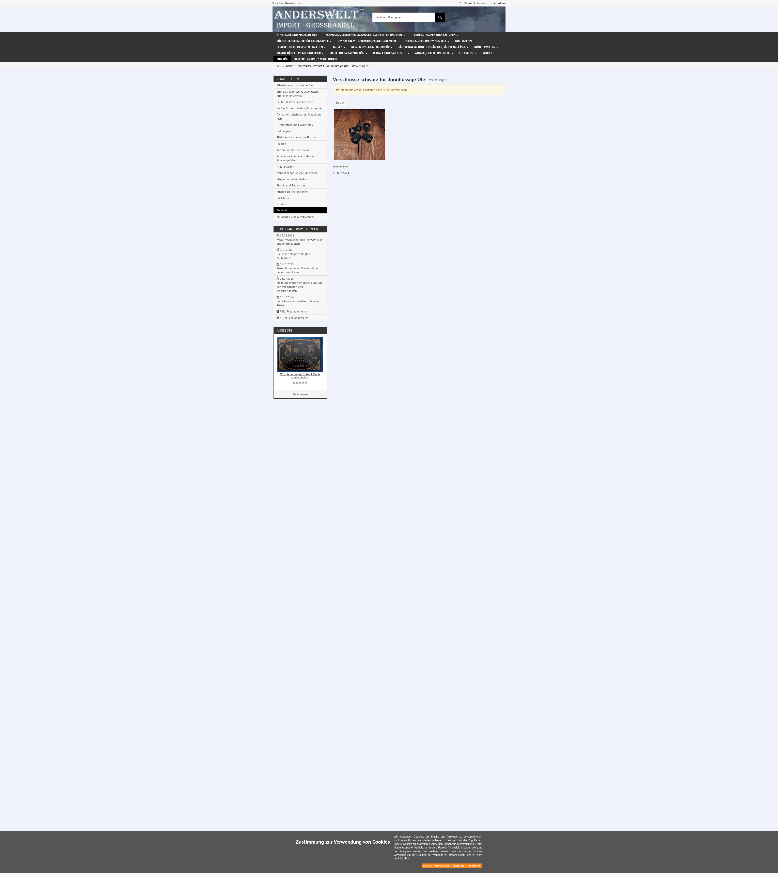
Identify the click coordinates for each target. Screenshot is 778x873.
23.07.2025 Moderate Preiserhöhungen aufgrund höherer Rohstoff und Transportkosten (300, 285)
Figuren (337, 47)
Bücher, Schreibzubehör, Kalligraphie (303, 41)
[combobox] (286, 3)
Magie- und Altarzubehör (347, 53)
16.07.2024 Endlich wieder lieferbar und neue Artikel (298, 301)
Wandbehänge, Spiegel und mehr (299, 53)
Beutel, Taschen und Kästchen (435, 35)
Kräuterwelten (485, 47)
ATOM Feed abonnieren (294, 318)
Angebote (284, 330)
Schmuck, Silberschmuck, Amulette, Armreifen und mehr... (366, 35)
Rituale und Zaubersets (390, 53)
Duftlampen (463, 41)
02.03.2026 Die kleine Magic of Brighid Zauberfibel (293, 254)
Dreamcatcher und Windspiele (426, 41)
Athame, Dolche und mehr (433, 53)
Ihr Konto (482, 3)
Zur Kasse (465, 3)
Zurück (340, 102)
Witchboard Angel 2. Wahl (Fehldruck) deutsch (300, 375)
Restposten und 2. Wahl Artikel (316, 59)
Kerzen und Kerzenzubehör (370, 47)
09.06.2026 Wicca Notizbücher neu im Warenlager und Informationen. (300, 239)
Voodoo (488, 53)
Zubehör (282, 59)
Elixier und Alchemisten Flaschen (300, 47)
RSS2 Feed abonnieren (293, 311)
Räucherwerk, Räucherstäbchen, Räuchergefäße (432, 47)
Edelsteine (467, 53)
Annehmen (474, 865)
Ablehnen (458, 865)
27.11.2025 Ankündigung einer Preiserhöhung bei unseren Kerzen (298, 268)
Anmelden (499, 3)
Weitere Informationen (436, 865)
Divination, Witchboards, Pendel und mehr (367, 41)
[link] (340, 167)
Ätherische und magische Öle (297, 35)
